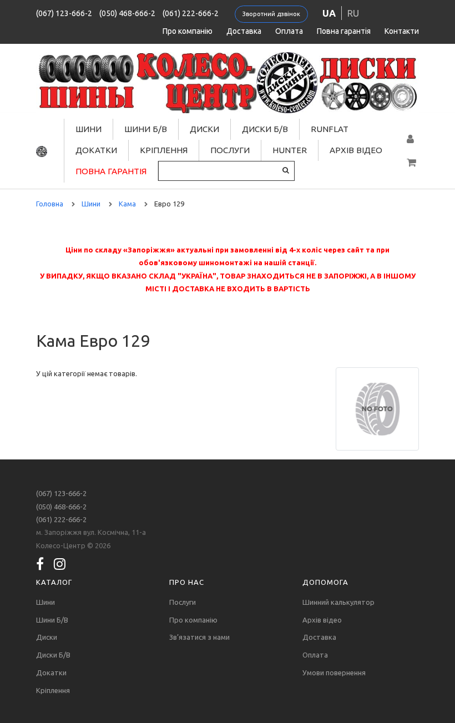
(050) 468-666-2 (127, 13)
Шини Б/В (145, 129)
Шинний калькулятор (338, 602)
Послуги (230, 150)
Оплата (289, 31)
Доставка (243, 31)
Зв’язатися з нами (199, 637)
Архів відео (356, 150)
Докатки (96, 150)
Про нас (186, 582)
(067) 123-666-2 (64, 13)
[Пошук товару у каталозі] (286, 170)
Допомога (325, 582)
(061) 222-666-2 (191, 13)
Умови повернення (334, 672)
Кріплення (164, 150)
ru (353, 13)
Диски (204, 129)
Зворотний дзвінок (271, 14)
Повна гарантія (344, 31)
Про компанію (188, 31)
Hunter (289, 150)
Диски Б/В (265, 129)
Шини (88, 129)
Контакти (402, 31)
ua (329, 13)
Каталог (54, 582)
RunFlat (329, 129)
